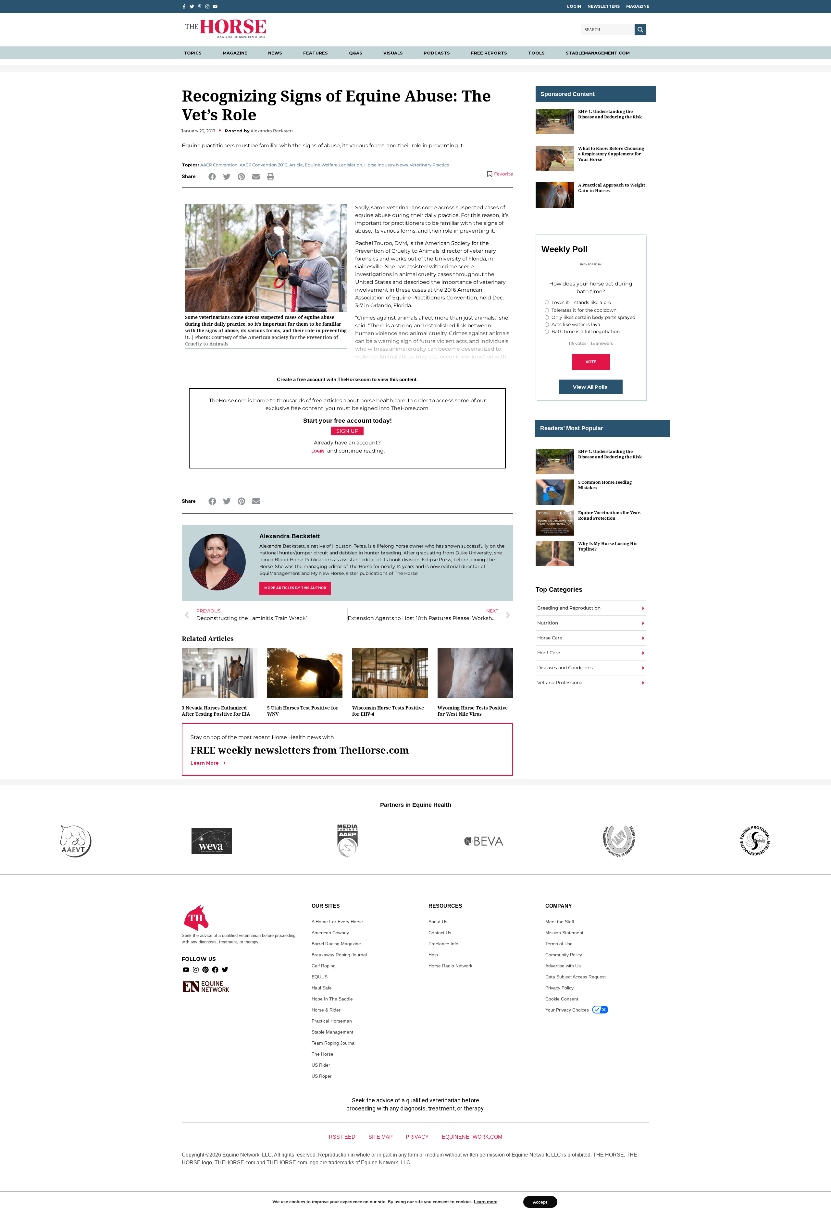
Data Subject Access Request (575, 976)
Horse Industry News (386, 164)
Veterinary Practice (429, 164)
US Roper (322, 1076)
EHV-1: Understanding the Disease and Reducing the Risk (610, 114)
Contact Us (439, 932)
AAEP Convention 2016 (263, 164)
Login (574, 6)
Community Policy (563, 954)
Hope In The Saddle (332, 998)
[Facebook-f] (184, 6)
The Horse (322, 1054)
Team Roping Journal (333, 1043)
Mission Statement (564, 932)
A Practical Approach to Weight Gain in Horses (611, 187)
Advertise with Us (563, 965)
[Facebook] (215, 969)
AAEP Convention (219, 164)
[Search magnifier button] (640, 29)
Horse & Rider (326, 1009)
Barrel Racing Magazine (336, 943)
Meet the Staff (559, 921)
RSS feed (342, 1137)
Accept (540, 1202)
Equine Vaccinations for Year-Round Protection (609, 515)
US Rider (321, 1065)
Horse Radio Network (450, 965)
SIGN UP (347, 431)
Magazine (637, 6)
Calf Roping (324, 965)
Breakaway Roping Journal (339, 954)
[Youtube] (186, 969)
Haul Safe (322, 987)
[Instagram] (207, 6)
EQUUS (320, 976)
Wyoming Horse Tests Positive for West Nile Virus (473, 711)
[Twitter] (192, 6)
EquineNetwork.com (472, 1137)
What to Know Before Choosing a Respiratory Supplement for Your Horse (611, 154)
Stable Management (332, 1032)
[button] (212, 176)
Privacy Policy (559, 987)
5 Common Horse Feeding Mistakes (605, 485)
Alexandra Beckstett (289, 536)
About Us (437, 921)
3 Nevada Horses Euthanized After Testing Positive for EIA (216, 711)
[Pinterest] (205, 969)
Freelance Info (443, 943)
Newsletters (604, 6)
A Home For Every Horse (337, 921)
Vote (591, 362)
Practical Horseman (332, 1021)
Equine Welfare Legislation (333, 164)
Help (433, 954)
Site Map (380, 1137)
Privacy (417, 1137)
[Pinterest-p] (199, 6)
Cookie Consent (561, 998)
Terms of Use (559, 943)
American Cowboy (330, 932)
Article (296, 164)
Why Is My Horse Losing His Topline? (607, 546)
